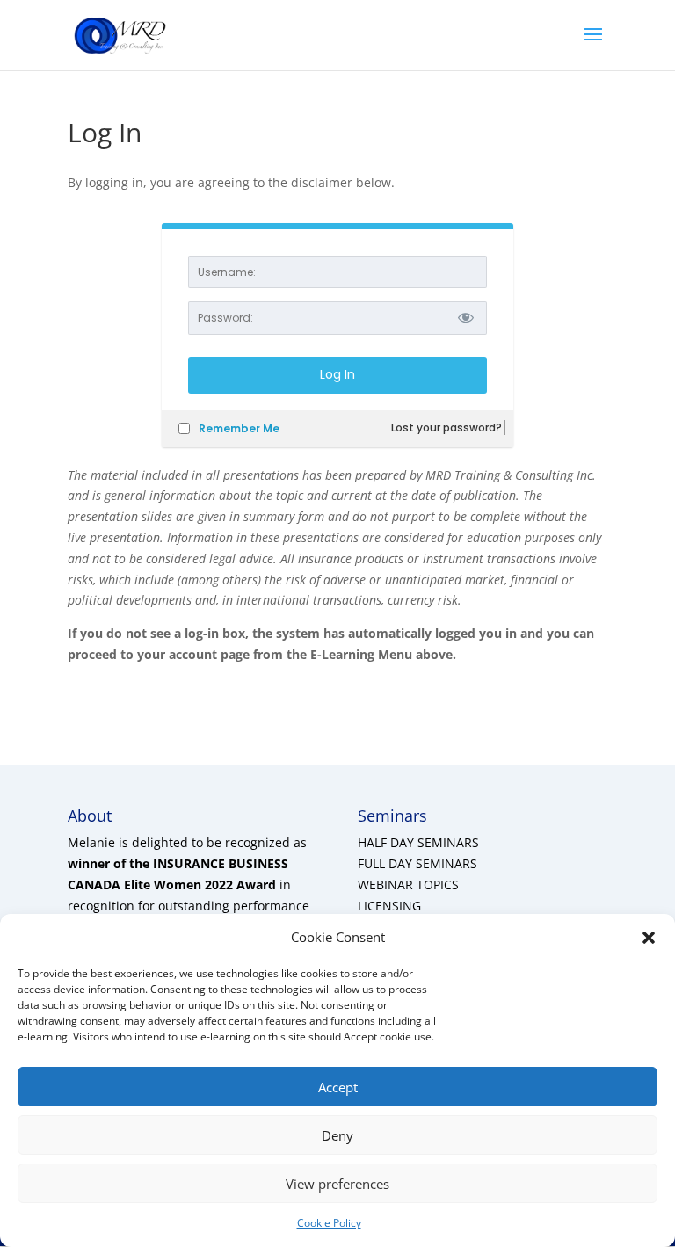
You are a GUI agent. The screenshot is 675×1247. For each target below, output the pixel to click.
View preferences (337, 1184)
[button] (648, 937)
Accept (338, 1087)
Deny (337, 1135)
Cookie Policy (329, 1222)
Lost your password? (446, 427)
